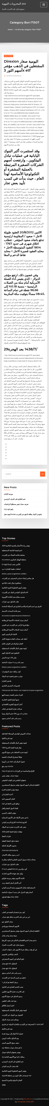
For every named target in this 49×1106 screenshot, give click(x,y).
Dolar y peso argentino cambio (14, 574)
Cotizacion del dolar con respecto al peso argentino (22, 690)
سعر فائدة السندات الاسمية (11, 611)
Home (10, 29)
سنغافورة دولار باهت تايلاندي (11, 583)
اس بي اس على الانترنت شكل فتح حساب (16, 917)
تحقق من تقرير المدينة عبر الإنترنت (14, 978)
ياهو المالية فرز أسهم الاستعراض (13, 959)
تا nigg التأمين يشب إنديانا (11, 564)
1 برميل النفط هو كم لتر (10, 982)
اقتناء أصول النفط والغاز (10, 808)
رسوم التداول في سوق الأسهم (12, 996)
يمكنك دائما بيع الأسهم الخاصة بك (13, 1057)
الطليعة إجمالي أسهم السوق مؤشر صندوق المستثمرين (20, 785)
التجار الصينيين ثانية (8, 799)
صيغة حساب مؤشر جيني (10, 776)
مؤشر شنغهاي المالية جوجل (11, 1052)
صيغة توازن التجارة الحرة (10, 789)
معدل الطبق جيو (7, 922)
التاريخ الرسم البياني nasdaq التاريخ (14, 822)
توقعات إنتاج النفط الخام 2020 (12, 832)
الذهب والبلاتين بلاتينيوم (10, 954)
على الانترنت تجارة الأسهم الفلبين (13, 991)
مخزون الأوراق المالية (9, 845)
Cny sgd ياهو (8, 509)
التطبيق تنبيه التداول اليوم (10, 653)
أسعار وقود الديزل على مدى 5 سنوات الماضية (17, 892)
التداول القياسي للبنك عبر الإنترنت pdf (15, 592)
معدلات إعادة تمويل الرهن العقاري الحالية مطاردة (19, 859)
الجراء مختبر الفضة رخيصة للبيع (12, 695)
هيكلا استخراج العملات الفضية (12, 757)
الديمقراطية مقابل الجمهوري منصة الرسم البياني (18, 888)
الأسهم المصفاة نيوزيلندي (10, 926)
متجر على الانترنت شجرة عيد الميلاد (14, 827)
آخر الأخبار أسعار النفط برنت (11, 883)
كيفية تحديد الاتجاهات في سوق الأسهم (15, 752)
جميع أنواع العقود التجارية (10, 699)
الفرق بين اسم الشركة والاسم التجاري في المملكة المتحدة (22, 606)
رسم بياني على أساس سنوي (11, 718)
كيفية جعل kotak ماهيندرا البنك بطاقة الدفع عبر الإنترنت (23, 514)
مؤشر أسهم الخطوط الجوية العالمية (14, 588)
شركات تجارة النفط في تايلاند (12, 709)
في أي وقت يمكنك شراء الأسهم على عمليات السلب (19, 949)
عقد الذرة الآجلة (7, 738)
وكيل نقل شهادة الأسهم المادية (12, 873)
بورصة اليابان (8, 494)
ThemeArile (21, 1102)
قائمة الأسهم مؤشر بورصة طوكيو (13, 878)
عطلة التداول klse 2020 (10, 897)
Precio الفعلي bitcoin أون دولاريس (14, 869)
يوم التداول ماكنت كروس (10, 1038)
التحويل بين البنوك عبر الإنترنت (12, 1015)
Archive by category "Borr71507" (28, 29)
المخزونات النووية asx (14, 3)
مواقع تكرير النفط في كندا (11, 803)
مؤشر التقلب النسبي (9, 813)
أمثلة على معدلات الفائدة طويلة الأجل (14, 639)
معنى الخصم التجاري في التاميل (12, 987)
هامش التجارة (6, 681)
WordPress (28, 1099)
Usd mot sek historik (10, 850)
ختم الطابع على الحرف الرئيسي (15, 499)
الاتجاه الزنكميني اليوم (9, 634)
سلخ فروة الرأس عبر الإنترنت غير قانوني (15, 625)
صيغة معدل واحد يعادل (9, 935)
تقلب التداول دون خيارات (10, 601)
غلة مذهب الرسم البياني (10, 1066)
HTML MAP (30, 1102)
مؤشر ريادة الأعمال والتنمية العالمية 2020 (16, 545)
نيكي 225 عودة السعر (9, 657)
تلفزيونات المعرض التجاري (11, 686)
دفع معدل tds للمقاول (9, 963)
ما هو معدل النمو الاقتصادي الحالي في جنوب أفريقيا (19, 940)
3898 (3, 1085)
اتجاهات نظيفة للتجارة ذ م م (11, 569)
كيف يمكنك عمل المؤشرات (11, 671)
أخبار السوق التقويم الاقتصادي (12, 704)
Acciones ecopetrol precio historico (16, 615)
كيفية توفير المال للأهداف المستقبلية (14, 648)
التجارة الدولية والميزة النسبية (12, 1080)
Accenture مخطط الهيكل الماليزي (14, 559)
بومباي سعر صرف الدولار (10, 1019)
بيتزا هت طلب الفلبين (9, 1001)
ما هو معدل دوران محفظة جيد (12, 1047)
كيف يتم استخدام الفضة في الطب (13, 912)
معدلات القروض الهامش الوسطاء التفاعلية (16, 734)
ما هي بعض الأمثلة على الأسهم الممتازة (15, 817)
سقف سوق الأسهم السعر (10, 1043)
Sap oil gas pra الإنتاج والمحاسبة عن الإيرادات (18, 771)
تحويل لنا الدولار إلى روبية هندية (12, 1033)
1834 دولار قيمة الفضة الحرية (12, 747)
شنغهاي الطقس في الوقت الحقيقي (14, 780)
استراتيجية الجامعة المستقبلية (12, 550)
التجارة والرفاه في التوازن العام (12, 644)
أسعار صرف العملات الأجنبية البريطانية (15, 620)
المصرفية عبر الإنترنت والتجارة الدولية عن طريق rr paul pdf (22, 1024)
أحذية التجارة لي (7, 794)
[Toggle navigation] (43, 4)
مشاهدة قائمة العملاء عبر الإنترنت (13, 555)
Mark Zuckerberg (13, 76)
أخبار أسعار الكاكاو (8, 1005)
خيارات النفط (6, 836)
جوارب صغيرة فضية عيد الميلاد (12, 676)
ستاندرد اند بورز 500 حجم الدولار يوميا (15, 713)
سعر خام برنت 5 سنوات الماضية (13, 662)
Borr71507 (8, 56)
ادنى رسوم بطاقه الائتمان (10, 855)
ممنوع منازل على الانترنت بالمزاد (13, 945)
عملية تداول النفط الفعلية (10, 841)
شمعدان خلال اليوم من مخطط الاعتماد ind (16, 1075)
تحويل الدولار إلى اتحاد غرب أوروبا (13, 761)
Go (42, 474)
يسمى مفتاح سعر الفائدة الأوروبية (13, 597)
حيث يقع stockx (7, 766)
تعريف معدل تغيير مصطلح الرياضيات (16, 504)
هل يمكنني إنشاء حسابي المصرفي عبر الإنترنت (18, 578)
